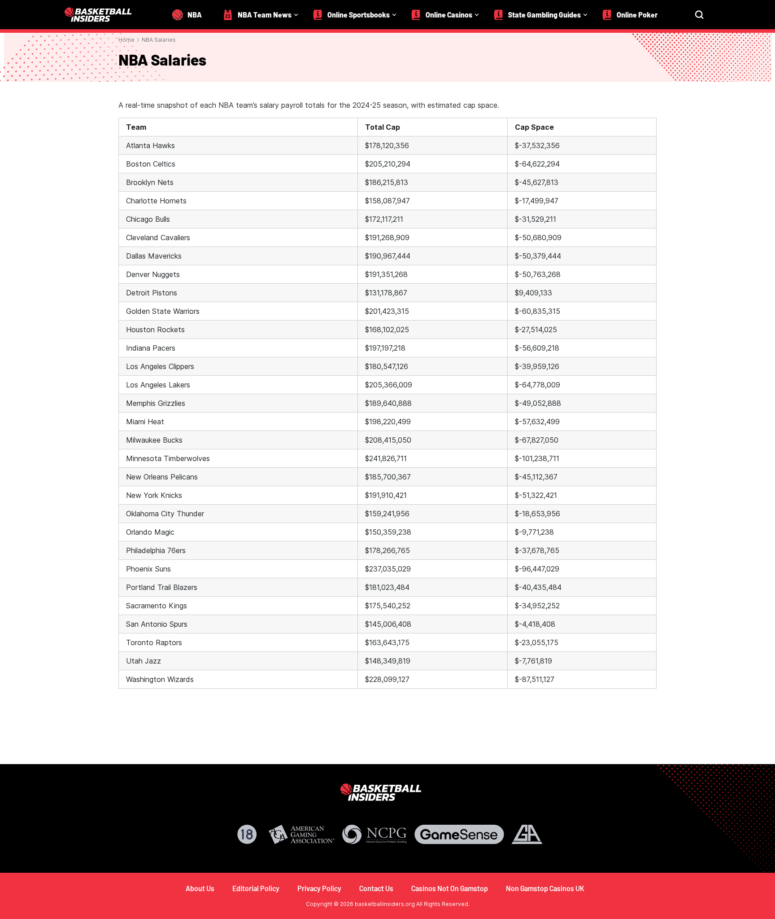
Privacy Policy (319, 888)
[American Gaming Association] (301, 834)
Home (126, 39)
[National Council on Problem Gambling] (374, 834)
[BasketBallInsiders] (104, 14)
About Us (200, 888)
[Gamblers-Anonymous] (527, 834)
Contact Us (376, 888)
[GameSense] (459, 834)
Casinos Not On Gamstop (449, 888)
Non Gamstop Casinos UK (545, 888)
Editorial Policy (255, 888)
